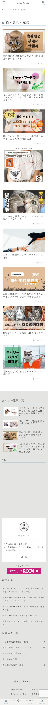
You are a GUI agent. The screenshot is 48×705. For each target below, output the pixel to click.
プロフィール (32, 689)
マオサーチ (24, 536)
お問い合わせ (16, 689)
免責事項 (36, 694)
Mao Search (24, 3)
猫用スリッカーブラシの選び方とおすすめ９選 (24, 623)
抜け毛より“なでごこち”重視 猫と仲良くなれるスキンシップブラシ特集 (23, 590)
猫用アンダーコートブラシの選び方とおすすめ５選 (24, 608)
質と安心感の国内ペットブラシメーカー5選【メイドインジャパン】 (23, 599)
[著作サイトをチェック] (22, 556)
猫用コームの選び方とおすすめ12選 (20, 616)
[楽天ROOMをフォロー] (26, 556)
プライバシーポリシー (18, 694)
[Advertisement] (24, 490)
